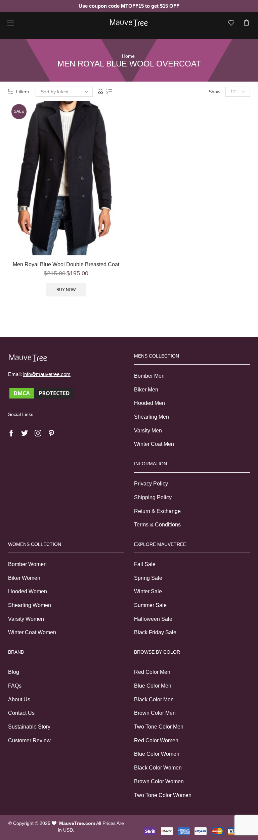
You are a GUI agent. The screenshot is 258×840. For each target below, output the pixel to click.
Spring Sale (148, 578)
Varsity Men (148, 430)
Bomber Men (149, 376)
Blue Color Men (152, 686)
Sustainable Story (29, 727)
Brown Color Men (155, 713)
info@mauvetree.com (47, 374)
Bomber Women (27, 564)
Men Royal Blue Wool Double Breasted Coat (66, 264)
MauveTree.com (77, 823)
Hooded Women (27, 591)
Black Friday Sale (155, 632)
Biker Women (24, 578)
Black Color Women (158, 768)
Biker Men (146, 389)
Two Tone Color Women (162, 795)
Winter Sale (148, 591)
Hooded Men (149, 403)
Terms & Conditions (157, 524)
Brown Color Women (159, 781)
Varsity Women (26, 619)
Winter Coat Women (32, 632)
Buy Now (66, 289)
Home (128, 56)
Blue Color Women (156, 754)
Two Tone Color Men (158, 727)
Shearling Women (29, 605)
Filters (22, 91)
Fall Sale (145, 564)
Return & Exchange (157, 511)
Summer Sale (150, 605)
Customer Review (29, 740)
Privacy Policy (151, 483)
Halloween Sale (153, 619)
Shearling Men (151, 417)
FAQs (15, 686)
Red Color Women (156, 740)
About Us (19, 699)
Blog (13, 672)
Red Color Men (152, 672)
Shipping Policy (153, 497)
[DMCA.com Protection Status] (41, 392)
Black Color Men (154, 699)
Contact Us (21, 713)
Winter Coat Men (154, 444)
